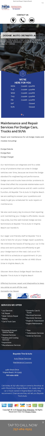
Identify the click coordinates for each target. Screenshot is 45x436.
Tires (28, 330)
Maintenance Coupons (22, 362)
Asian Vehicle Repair (10, 316)
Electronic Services (34, 318)
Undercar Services (34, 336)
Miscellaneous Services (11, 345)
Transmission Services (35, 333)
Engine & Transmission (35, 321)
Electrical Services (34, 315)
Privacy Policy (30, 412)
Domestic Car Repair (10, 291)
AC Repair (6, 313)
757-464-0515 (12, 375)
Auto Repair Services (22, 359)
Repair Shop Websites (25, 410)
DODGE (12, 44)
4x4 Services (7, 311)
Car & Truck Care (9, 322)
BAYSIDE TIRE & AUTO (9, 40)
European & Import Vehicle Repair (9, 331)
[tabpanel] (22, 97)
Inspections (6, 342)
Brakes (5, 319)
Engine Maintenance (34, 323)
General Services (9, 335)
